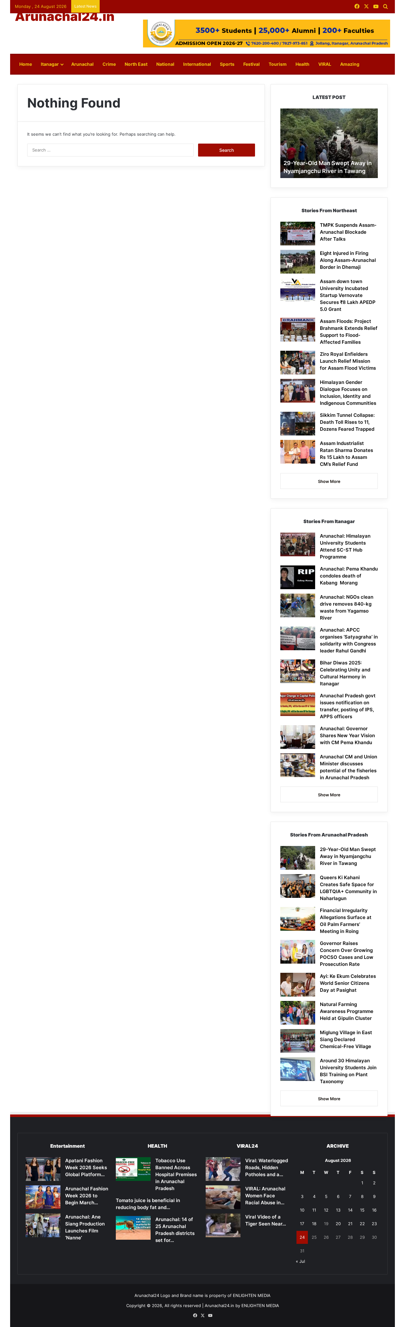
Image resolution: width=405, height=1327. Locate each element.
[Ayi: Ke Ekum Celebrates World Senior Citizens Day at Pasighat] (297, 985)
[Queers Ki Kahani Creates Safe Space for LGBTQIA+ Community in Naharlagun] (297, 886)
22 (362, 1223)
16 (374, 1210)
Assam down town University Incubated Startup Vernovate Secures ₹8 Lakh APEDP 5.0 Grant (348, 295)
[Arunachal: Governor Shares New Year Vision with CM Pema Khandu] (297, 737)
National (165, 64)
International (197, 64)
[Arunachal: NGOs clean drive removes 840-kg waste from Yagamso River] (297, 605)
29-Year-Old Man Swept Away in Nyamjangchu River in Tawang (348, 856)
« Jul (300, 1261)
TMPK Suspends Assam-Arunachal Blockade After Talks (348, 232)
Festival (251, 64)
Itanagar (50, 64)
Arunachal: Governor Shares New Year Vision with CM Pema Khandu (347, 735)
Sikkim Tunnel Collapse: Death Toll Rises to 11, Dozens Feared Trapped (347, 422)
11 (314, 1210)
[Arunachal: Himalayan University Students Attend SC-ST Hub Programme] (297, 544)
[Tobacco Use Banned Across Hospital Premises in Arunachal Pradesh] (133, 1169)
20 (338, 1223)
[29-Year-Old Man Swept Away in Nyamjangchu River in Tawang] (297, 858)
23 (374, 1223)
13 (338, 1210)
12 (326, 1210)
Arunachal (82, 64)
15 (362, 1210)
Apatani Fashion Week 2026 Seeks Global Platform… (86, 1167)
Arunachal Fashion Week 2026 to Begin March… (86, 1196)
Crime (109, 64)
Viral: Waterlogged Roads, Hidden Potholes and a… (266, 1167)
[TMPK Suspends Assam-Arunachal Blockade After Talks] (297, 233)
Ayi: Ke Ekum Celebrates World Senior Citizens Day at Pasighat (348, 983)
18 (314, 1223)
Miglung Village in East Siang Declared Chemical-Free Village (346, 1039)
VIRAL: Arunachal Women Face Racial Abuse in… (265, 1196)
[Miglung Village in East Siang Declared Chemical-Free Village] (297, 1041)
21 (350, 1223)
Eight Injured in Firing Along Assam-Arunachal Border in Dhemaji (348, 260)
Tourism (278, 64)
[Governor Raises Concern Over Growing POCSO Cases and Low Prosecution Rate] (297, 952)
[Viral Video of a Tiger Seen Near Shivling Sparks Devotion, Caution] (223, 1225)
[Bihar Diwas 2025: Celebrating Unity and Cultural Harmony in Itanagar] (297, 671)
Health (302, 64)
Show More (329, 481)
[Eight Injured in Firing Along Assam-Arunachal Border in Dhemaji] (297, 262)
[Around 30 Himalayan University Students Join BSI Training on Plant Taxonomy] (297, 1069)
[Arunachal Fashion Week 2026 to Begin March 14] (43, 1197)
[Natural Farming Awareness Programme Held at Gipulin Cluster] (297, 1013)
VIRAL (324, 64)
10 (302, 1210)
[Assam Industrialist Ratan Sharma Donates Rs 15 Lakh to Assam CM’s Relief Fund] (297, 452)
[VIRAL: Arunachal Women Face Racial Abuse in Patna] (223, 1197)
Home (25, 64)
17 (302, 1223)
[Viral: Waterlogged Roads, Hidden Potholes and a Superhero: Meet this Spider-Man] (223, 1169)
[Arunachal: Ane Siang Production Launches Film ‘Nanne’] (43, 1225)
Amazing (349, 64)
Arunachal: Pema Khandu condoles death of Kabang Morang (349, 576)
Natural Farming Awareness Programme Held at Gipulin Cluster (346, 1011)
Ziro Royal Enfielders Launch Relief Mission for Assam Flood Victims (348, 361)
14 (350, 1210)
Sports (227, 64)
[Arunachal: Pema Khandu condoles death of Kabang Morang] (297, 577)
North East (136, 64)
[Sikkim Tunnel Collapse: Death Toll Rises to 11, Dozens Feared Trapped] (297, 423)
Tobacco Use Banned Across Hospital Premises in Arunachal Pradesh (176, 1174)
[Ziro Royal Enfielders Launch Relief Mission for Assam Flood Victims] (297, 362)
